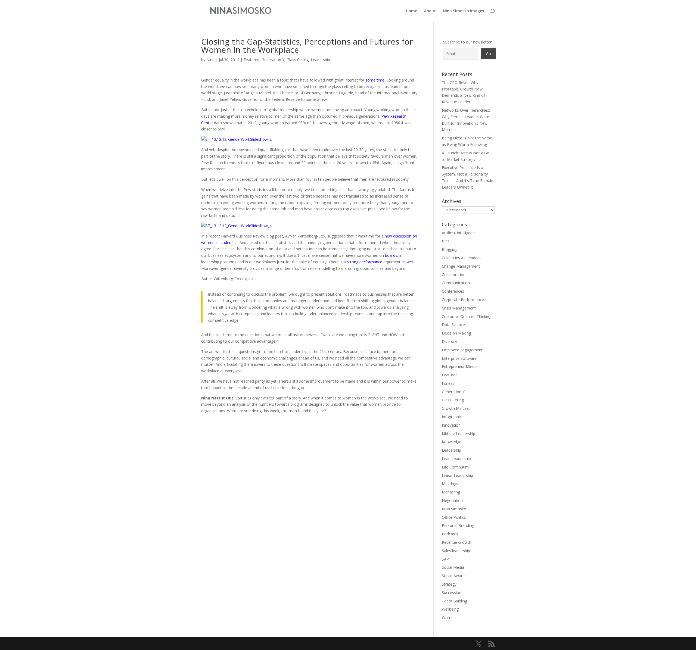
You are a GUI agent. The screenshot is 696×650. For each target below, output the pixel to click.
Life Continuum (455, 467)
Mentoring (451, 492)
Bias (445, 240)
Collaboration (453, 274)
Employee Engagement (462, 349)
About (430, 11)
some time (374, 80)
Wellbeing (450, 609)
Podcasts (450, 533)
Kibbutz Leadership (458, 433)
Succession (451, 592)
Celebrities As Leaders (461, 257)
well (410, 261)
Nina (210, 59)
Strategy (449, 584)
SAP (445, 559)
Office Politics (454, 517)
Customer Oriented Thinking (466, 316)
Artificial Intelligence (459, 232)
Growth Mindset (456, 408)
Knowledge (451, 441)
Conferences (453, 291)
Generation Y (273, 59)
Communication (456, 282)
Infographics (453, 416)
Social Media (453, 567)
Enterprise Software (459, 358)
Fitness (448, 383)
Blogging (449, 249)
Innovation (451, 425)
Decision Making (456, 333)
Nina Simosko (454, 508)
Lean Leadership (456, 458)
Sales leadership (456, 550)
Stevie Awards (454, 575)
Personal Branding (458, 525)
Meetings (450, 483)
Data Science (453, 324)
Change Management (461, 266)
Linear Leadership (457, 475)
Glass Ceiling (298, 59)
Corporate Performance (463, 299)
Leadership (320, 59)
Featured (251, 59)
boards (391, 255)
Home (411, 11)
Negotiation (452, 500)
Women (449, 617)
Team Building (454, 601)
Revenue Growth (456, 542)
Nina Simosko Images (463, 11)
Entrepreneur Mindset (461, 366)
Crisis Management (459, 308)
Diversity (449, 341)
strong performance (364, 261)
